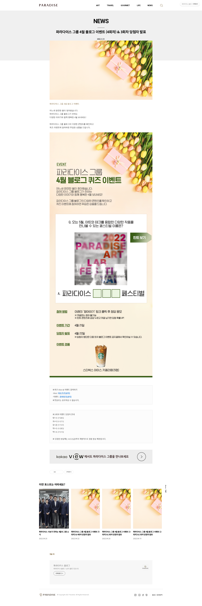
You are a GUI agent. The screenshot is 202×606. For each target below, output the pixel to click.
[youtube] (139, 595)
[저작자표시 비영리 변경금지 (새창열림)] (76, 472)
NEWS (150, 5)
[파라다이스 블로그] (48, 5)
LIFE (139, 5)
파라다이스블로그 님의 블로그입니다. (66, 568)
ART (98, 5)
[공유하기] (57, 472)
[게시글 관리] (60, 472)
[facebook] (143, 595)
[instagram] (135, 595)
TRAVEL (110, 5)
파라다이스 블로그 (62, 565)
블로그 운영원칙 (157, 595)
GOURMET (125, 5)
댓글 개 (52, 554)
